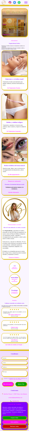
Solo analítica (14, 422)
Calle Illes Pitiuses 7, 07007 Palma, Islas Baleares (15, 394)
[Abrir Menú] (25, 2)
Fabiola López (14, 327)
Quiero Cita (21, 384)
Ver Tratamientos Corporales (14, 131)
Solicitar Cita (6, 34)
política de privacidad (15, 379)
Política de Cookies (10, 413)
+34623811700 (15, 401)
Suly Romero (14, 340)
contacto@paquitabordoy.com (15, 397)
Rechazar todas (14, 426)
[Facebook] (14, 2)
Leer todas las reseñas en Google (13, 344)
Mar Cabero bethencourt (15, 314)
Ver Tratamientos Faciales (13, 88)
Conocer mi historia (14, 257)
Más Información (7, 384)
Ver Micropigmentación (13, 174)
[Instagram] (9, 2)
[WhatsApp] (19, 2)
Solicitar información (13, 192)
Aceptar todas (14, 417)
